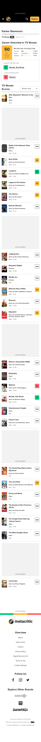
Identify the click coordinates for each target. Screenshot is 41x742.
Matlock (12, 77)
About (20, 637)
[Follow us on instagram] (20, 681)
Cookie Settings (20, 665)
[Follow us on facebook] (13, 681)
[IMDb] (32, 722)
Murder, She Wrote (16, 67)
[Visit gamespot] (20, 697)
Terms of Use (20, 661)
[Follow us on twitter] (28, 681)
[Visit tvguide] (20, 704)
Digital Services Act (20, 656)
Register (34, 19)
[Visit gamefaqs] (20, 711)
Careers (21, 647)
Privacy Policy (20, 651)
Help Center (20, 642)
